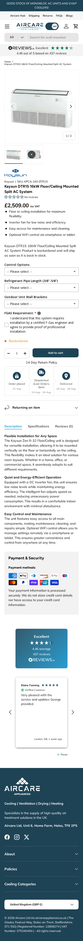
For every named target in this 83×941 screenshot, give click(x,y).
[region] (41, 712)
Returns (48, 15)
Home (7, 62)
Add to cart (55, 352)
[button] (76, 26)
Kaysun (9, 181)
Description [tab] (13, 426)
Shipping (34, 15)
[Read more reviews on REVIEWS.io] (41, 660)
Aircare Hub (17, 15)
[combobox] (41, 37)
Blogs (69, 15)
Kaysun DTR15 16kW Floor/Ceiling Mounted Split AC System (37, 64)
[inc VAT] (52, 26)
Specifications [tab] (38, 426)
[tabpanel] (41, 489)
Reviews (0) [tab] (64, 426)
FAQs (59, 15)
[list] (41, 106)
